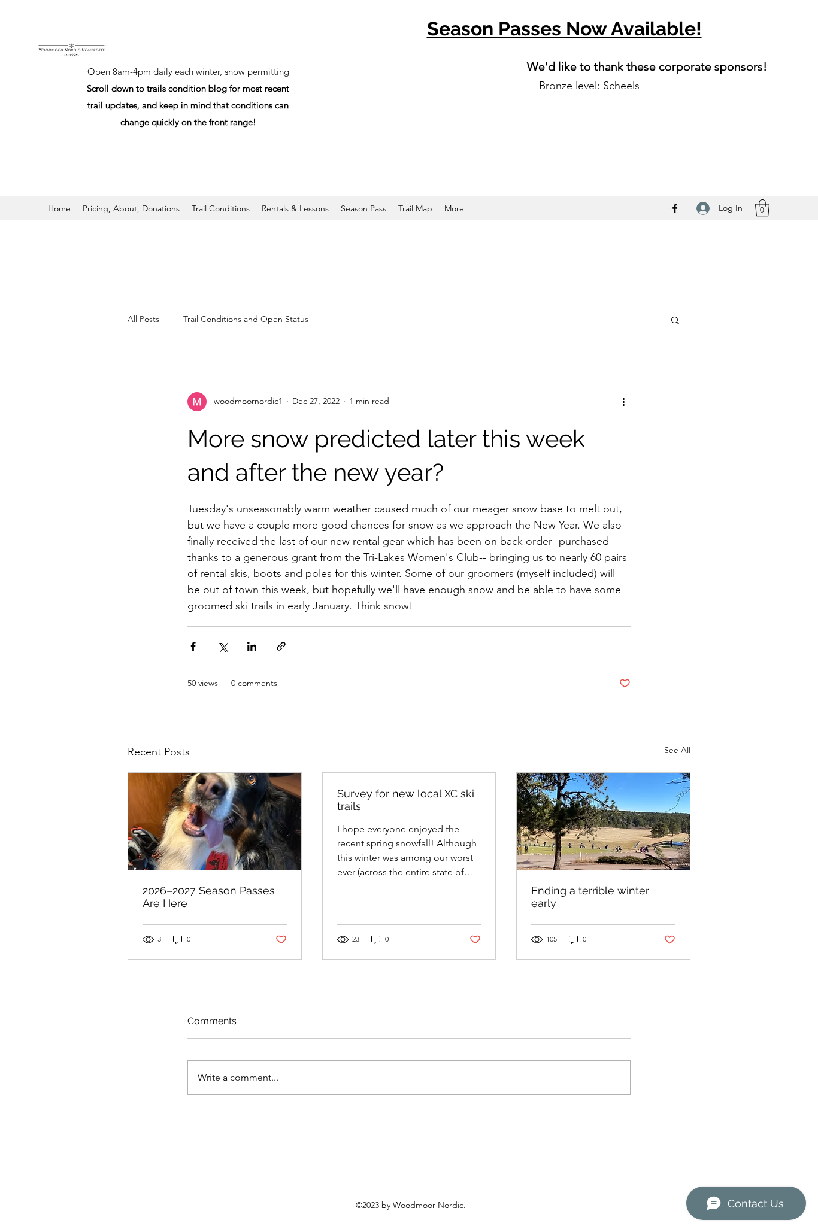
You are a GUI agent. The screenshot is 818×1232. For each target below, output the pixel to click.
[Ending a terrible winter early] (603, 821)
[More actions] (623, 402)
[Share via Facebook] (193, 646)
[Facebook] (675, 208)
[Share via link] (281, 646)
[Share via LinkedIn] (251, 646)
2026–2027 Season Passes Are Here (209, 896)
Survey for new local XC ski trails (405, 799)
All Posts (143, 319)
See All (677, 750)
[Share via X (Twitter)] (222, 646)
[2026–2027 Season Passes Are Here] (214, 821)
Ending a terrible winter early (590, 896)
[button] (762, 208)
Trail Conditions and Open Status (245, 319)
